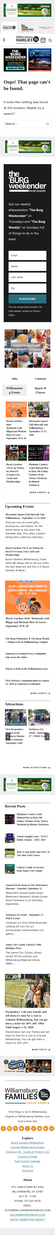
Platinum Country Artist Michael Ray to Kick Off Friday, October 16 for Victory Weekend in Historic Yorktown (39, 474)
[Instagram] (9, 1128)
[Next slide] (47, 736)
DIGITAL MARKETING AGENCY (27, 1219)
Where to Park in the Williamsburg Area (27, 668)
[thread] (51, 1128)
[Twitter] (27, 1128)
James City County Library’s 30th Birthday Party (23, 946)
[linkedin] (45, 1128)
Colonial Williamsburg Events (27, 1147)
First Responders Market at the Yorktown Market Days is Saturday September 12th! (15, 736)
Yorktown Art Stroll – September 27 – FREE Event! (38, 732)
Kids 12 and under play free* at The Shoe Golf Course (33, 854)
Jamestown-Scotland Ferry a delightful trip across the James (26, 655)
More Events (38, 492)
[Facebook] (3, 1128)
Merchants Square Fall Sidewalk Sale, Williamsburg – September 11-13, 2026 (38, 428)
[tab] (14, 378)
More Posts (39, 1049)
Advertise (27, 1170)
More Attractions (35, 767)
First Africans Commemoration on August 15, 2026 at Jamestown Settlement (27, 682)
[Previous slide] (8, 736)
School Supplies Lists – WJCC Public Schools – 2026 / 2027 (32, 838)
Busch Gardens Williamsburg (27, 1142)
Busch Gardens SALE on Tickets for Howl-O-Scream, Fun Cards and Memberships (15, 473)
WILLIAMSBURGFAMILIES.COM (27, 1214)
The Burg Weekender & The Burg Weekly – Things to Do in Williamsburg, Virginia (28, 640)
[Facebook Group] (39, 1128)
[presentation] (16, 409)
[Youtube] (21, 1128)
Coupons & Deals (27, 1156)
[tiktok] (33, 1128)
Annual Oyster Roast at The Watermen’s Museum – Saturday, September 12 (27, 887)
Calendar (43, 40)
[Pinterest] (15, 1128)
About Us (27, 1166)
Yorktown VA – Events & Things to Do (27, 1151)
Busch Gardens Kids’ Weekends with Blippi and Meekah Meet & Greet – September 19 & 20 (16, 430)
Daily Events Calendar (27, 1161)
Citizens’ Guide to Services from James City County (30, 869)
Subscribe (27, 298)
